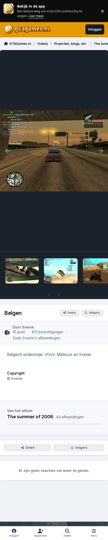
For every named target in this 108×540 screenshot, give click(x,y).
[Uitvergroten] (54, 150)
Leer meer (8, 11)
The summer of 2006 (30, 416)
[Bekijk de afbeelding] (22, 270)
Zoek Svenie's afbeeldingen (36, 338)
